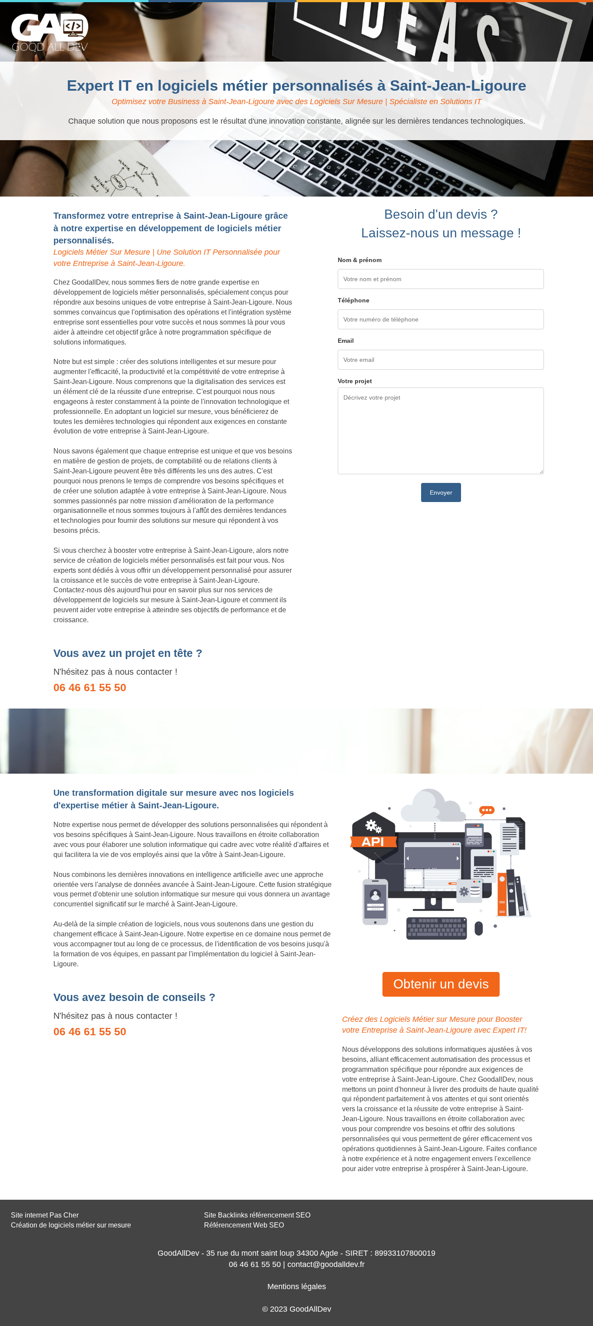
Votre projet (355, 380)
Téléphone (353, 300)
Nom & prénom (360, 259)
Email (346, 340)
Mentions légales (296, 1286)
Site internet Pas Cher (45, 1215)
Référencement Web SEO (244, 1225)
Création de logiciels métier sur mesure (71, 1225)
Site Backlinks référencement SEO (257, 1215)
